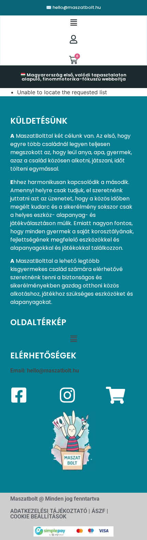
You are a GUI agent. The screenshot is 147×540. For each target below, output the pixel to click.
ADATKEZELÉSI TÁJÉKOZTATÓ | (50, 511)
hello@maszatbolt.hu (53, 370)
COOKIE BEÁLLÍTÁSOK (38, 516)
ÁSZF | (100, 511)
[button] (73, 22)
